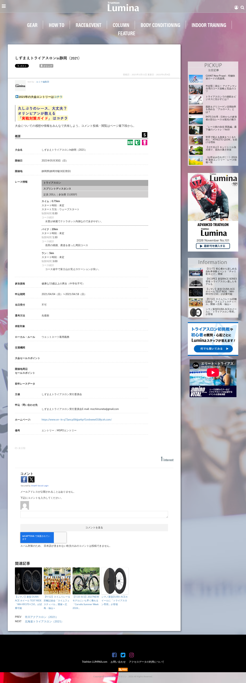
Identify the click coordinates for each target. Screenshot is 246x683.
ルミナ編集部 (42, 82)
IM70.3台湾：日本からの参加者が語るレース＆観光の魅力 (221, 118)
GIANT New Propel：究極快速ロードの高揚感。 (220, 77)
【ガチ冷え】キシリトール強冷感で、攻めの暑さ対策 (221, 148)
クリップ (47, 66)
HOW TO (56, 25)
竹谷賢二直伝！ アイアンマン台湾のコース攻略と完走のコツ (221, 89)
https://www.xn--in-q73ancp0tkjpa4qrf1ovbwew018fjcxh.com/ (77, 420)
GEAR (32, 25)
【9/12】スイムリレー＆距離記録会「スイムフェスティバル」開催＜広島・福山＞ (57, 602)
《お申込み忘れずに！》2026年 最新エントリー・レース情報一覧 (221, 160)
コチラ (58, 96)
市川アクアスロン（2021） (43, 617)
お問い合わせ (118, 662)
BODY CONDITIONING (160, 25)
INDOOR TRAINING (209, 25)
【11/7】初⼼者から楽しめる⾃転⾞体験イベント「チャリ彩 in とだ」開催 (221, 271)
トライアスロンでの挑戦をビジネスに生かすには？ (221, 98)
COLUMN (121, 25)
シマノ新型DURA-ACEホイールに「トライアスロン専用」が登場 (114, 601)
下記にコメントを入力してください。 (41, 498)
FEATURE (126, 33)
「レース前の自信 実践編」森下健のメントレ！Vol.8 (221, 128)
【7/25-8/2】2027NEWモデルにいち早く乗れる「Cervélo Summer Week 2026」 (86, 602)
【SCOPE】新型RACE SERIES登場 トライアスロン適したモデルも (221, 281)
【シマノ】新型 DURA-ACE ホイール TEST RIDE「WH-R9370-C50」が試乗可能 (28, 602)
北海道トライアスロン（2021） (45, 621)
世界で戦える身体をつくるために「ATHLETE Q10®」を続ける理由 (221, 140)
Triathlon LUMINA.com (94, 662)
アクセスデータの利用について (146, 662)
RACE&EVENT (88, 25)
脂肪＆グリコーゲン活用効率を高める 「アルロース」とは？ (221, 109)
